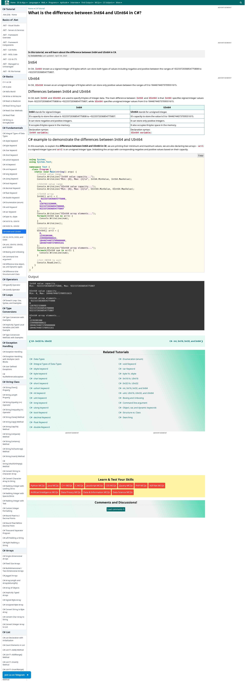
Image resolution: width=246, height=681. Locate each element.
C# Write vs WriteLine (12, 96)
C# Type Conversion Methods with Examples (13, 336)
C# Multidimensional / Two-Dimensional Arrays (13, 569)
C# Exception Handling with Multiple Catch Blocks (12, 359)
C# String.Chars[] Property (10, 388)
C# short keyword (10, 155)
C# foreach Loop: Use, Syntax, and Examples (12, 301)
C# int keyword (9, 164)
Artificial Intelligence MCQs (44, 492)
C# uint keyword (10, 169)
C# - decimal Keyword (40, 417)
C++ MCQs (67, 485)
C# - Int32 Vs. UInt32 (41, 341)
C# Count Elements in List (14, 645)
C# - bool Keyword (38, 412)
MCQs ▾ (98, 2)
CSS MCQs (111, 485)
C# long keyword (10, 174)
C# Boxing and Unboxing (13, 252)
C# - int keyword (37, 393)
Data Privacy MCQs (70, 492)
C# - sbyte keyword (39, 368)
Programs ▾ (53, 2)
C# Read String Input (12, 106)
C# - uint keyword (38, 398)
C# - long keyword (38, 402)
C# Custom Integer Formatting (11, 509)
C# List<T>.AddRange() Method (12, 655)
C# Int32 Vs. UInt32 (11, 226)
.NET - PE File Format (11, 71)
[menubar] (66, 2)
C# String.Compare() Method (11, 435)
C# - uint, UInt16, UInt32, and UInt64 (136, 393)
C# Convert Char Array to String (13, 618)
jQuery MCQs (126, 485)
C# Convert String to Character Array (11, 472)
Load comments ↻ (116, 509)
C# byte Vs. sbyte (10, 216)
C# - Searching (126, 417)
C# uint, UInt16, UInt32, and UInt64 (13, 245)
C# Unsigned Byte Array (13, 604)
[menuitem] (13, 2)
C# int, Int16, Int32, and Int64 (13, 238)
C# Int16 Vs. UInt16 (11, 221)
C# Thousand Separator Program (13, 531)
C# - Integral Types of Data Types (45, 364)
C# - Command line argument (133, 402)
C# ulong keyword (10, 178)
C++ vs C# (7, 82)
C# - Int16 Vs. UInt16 (128, 378)
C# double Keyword (11, 197)
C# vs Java (7, 87)
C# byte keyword (10, 145)
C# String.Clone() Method (13, 417)
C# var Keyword (9, 212)
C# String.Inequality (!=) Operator (13, 411)
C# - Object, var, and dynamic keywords (137, 407)
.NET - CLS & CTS (10, 59)
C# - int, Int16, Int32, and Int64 (185, 341)
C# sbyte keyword (10, 141)
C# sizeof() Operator (11, 289)
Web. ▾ (44, 2)
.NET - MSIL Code (10, 54)
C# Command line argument (10, 258)
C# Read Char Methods (13, 110)
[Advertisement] (47, 32)
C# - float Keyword (38, 422)
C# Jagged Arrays (10, 575)
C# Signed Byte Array (12, 600)
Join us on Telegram (15, 674)
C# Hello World (9, 91)
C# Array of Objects (11, 588)
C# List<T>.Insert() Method (10, 663)
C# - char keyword (38, 378)
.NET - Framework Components (10, 43)
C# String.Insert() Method (14, 456)
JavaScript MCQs (94, 485)
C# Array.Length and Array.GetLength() (11, 581)
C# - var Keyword (127, 368)
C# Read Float (8, 115)
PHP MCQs (141, 485)
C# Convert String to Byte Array (13, 610)
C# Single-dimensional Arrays (12, 557)
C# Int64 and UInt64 (12, 231)
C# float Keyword (10, 193)
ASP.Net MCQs (157, 485)
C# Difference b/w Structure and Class (11, 272)
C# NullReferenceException (13, 375)
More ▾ (119, 2)
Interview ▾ (75, 2)
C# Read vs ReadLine (12, 101)
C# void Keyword (10, 207)
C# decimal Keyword (11, 188)
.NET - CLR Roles (10, 49)
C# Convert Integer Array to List (13, 625)
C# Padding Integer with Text (13, 502)
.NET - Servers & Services (13, 30)
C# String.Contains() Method (11, 442)
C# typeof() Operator (11, 285)
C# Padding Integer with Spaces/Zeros (13, 494)
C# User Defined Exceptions (10, 367)
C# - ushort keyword (39, 388)
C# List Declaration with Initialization (13, 639)
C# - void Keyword (127, 364)
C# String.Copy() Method (13, 422)
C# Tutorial (40, 8)
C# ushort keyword (11, 160)
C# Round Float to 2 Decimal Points (11, 517)
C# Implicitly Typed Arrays (11, 593)
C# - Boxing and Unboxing (131, 398)
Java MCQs (53, 485)
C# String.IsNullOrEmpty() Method (12, 464)
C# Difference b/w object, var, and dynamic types (13, 265)
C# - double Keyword (40, 427)
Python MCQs (38, 485)
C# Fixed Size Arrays (11, 563)
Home (13, 2)
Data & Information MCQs (96, 492)
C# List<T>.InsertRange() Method (13, 670)
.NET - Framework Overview (10, 36)
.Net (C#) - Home (10, 14)
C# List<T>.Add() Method (13, 650)
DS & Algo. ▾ (22, 2)
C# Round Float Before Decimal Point (12, 524)
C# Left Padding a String (13, 538)
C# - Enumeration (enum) (131, 359)
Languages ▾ (34, 2)
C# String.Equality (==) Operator (12, 403)
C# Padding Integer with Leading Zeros (13, 487)
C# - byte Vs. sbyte (127, 373)
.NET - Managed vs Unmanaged (11, 65)
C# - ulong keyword (39, 407)
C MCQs (79, 485)
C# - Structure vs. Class (130, 412)
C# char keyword (10, 150)
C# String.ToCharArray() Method (13, 450)
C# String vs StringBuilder (8, 121)
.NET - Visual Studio (11, 25)
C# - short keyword (39, 383)
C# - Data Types (37, 359)
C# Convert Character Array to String (12, 479)
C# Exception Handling (12, 351)
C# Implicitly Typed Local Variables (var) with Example (13, 327)
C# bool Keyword (10, 183)
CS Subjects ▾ (108, 2)
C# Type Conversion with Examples (13, 318)
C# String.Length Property (10, 396)
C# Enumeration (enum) (13, 202)
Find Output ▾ (87, 2)
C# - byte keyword (38, 373)
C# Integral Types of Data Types (14, 134)
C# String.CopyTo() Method (10, 427)
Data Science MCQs (122, 492)
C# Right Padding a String (11, 544)
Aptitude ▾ (64, 2)
